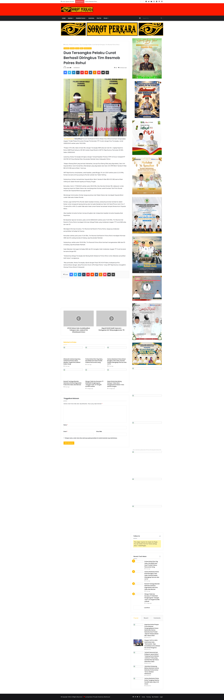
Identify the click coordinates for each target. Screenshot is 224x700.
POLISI (105, 18)
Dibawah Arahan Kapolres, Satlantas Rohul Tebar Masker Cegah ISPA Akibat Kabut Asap (72, 361)
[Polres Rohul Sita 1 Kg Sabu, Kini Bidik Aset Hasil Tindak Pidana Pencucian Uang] (95, 351)
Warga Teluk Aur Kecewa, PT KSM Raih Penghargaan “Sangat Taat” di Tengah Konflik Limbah (94, 383)
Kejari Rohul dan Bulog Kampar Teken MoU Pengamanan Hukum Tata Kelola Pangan (115, 383)
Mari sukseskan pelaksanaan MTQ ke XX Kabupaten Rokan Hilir (147, 449)
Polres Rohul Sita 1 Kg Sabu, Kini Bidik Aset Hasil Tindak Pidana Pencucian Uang (94, 360)
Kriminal (72, 48)
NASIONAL (91, 18)
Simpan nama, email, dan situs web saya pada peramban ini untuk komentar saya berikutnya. (91, 438)
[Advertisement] (95, 293)
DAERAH (70, 18)
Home (64, 18)
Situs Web (99, 431)
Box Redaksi (155, 697)
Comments (157, 618)
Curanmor (76, 44)
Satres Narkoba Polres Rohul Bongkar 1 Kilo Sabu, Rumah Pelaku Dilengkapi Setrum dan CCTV (110, 1)
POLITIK (99, 18)
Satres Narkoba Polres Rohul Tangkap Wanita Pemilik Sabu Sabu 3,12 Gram (151, 681)
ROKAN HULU (87, 48)
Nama (66, 425)
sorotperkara (89, 697)
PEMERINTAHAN (80, 18)
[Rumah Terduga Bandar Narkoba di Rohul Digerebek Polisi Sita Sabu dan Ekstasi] (73, 374)
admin (68, 67)
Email (66, 431)
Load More (147, 607)
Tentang (148, 697)
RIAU (81, 48)
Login (161, 697)
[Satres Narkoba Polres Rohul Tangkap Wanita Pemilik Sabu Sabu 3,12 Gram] (138, 680)
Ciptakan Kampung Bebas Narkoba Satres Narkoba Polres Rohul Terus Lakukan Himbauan (151, 670)
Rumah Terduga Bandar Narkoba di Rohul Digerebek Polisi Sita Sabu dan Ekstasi (72, 383)
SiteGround (107, 697)
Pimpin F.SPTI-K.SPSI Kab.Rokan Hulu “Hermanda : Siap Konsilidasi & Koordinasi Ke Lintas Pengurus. (152, 644)
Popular (136, 618)
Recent (146, 618)
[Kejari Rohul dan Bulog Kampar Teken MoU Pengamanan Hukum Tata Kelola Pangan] (117, 374)
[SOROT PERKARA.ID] (77, 9)
